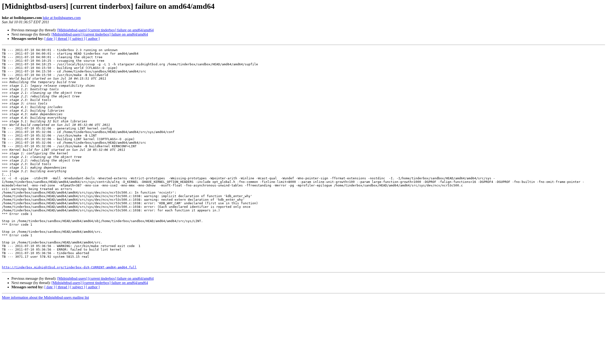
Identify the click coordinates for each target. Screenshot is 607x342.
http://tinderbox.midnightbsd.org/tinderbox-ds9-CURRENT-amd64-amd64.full (69, 267)
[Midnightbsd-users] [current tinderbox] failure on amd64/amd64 (105, 30)
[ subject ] (77, 39)
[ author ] (93, 39)
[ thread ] (62, 39)
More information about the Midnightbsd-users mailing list (45, 297)
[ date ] (49, 39)
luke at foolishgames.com (62, 18)
